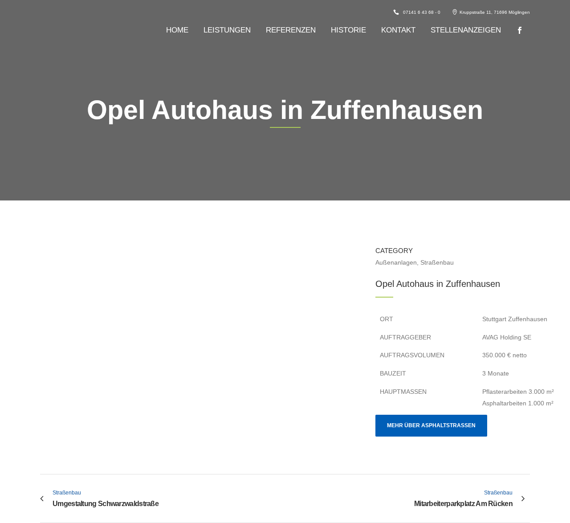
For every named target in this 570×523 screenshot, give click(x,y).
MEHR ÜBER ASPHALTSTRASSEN (431, 425)
